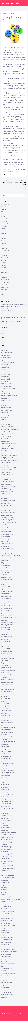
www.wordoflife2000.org (7, 490)
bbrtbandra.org (4, 405)
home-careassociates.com (7, 576)
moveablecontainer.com (7, 440)
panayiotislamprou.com (6, 424)
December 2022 (5, 280)
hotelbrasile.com (5, 434)
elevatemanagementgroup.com (8, 963)
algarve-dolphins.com (6, 712)
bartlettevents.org (5, 438)
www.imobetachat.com (6, 815)
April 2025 (3, 211)
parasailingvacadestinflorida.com (9, 951)
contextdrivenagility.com (7, 674)
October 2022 (4, 284)
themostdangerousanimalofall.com (9, 617)
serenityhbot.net (5, 825)
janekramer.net (4, 693)
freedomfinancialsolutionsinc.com (9, 842)
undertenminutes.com (6, 367)
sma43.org (3, 872)
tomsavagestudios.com (6, 553)
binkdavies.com (4, 639)
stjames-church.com (6, 665)
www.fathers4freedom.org (7, 834)
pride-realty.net (4, 953)
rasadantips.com (5, 371)
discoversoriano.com (6, 605)
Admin (14, 13)
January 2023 (4, 277)
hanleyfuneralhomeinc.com (7, 519)
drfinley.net (3, 966)
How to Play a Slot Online (20, 182)
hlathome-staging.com (6, 539)
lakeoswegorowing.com (6, 972)
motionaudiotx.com (6, 984)
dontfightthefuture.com (7, 474)
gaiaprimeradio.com (5, 698)
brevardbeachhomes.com (7, 465)
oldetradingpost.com (6, 446)
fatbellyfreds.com (5, 916)
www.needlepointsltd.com (7, 865)
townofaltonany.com (6, 724)
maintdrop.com (4, 412)
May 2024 (3, 238)
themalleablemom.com (6, 684)
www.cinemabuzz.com (6, 891)
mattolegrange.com (6, 705)
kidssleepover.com (5, 379)
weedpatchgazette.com (7, 507)
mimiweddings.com (5, 989)
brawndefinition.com (6, 634)
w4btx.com (4, 524)
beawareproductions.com (7, 672)
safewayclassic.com (6, 386)
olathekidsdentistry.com (7, 517)
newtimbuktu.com (5, 372)
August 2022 (4, 289)
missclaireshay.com (5, 348)
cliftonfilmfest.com (6, 479)
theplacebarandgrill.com (7, 763)
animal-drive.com (5, 789)
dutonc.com (4, 701)
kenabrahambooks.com (6, 643)
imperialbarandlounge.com (7, 481)
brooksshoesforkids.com (7, 792)
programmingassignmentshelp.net (9, 378)
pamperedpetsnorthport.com (8, 512)
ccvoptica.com (4, 880)
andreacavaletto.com (6, 577)
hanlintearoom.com (5, 958)
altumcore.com (4, 787)
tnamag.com (4, 791)
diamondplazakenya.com (7, 930)
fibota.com (3, 922)
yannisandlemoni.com (6, 505)
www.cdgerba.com (5, 923)
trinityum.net (4, 908)
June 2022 (3, 294)
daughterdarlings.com (6, 357)
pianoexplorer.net (5, 904)
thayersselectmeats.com (7, 794)
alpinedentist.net (5, 419)
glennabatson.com (5, 629)
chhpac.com (4, 980)
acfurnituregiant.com (6, 366)
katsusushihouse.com (6, 655)
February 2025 (4, 216)
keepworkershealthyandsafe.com (9, 395)
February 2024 (4, 245)
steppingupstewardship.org (7, 879)
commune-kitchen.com (6, 644)
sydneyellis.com (5, 545)
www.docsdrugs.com (6, 860)
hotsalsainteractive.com (7, 360)
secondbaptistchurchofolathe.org (9, 977)
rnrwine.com (4, 970)
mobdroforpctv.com (6, 596)
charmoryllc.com (5, 612)
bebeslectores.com (5, 450)
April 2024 (3, 240)
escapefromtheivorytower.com (8, 467)
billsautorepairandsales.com (8, 934)
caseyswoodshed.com (6, 774)
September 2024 (5, 228)
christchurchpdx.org (5, 641)
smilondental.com (5, 529)
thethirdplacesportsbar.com (7, 911)
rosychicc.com (4, 588)
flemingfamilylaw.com (6, 968)
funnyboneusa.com (5, 737)
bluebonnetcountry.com (6, 407)
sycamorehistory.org (6, 896)
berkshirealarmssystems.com (8, 500)
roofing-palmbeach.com (6, 472)
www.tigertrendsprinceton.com (8, 832)
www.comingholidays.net (7, 608)
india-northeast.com (6, 471)
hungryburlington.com (6, 687)
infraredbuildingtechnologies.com (9, 455)
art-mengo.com (4, 696)
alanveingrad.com (5, 713)
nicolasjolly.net (4, 650)
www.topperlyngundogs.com (8, 836)
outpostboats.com (5, 589)
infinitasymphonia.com (6, 651)
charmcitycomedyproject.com (8, 670)
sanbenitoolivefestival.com (7, 600)
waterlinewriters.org (6, 803)
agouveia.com (4, 975)
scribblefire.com (5, 572)
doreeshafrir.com (5, 669)
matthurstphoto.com (6, 942)
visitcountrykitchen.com (6, 710)
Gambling (10, 174)
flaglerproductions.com (6, 632)
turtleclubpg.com (5, 749)
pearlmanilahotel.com (6, 410)
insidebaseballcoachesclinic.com (8, 946)
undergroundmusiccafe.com (7, 994)
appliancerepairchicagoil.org (7, 390)
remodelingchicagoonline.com (8, 873)
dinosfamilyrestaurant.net (7, 453)
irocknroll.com (4, 488)
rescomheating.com (5, 987)
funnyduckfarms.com (6, 959)
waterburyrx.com (5, 765)
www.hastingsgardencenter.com (8, 903)
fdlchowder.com (5, 863)
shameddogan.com (5, 805)
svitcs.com (3, 782)
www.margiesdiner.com (6, 861)
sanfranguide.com (5, 610)
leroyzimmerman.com (6, 965)
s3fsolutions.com (5, 464)
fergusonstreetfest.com (7, 939)
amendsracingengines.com (7, 846)
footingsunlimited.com (6, 856)
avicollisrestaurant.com (6, 760)
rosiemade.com (4, 514)
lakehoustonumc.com (6, 820)
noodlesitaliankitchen (11, 2)
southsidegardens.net (6, 906)
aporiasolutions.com (6, 796)
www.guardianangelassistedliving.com (10, 927)
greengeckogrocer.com (6, 538)
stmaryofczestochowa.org (7, 679)
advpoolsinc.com (5, 767)
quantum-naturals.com (6, 935)
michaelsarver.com (5, 536)
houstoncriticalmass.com (7, 615)
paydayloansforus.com (6, 383)
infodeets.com (4, 359)
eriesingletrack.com (5, 510)
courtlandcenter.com (6, 756)
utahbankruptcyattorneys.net (8, 486)
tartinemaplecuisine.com (7, 691)
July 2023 (3, 262)
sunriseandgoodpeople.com (7, 731)
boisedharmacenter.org (6, 581)
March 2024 (4, 243)
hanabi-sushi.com (5, 885)
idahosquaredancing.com (7, 491)
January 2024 (4, 248)
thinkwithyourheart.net (6, 484)
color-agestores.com (6, 582)
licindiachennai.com (5, 355)
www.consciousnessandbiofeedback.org (10, 899)
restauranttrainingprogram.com (8, 548)
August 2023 (4, 260)
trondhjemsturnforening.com (8, 928)
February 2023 (4, 275)
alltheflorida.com (5, 944)
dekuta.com (4, 889)
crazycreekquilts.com (6, 638)
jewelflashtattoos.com (6, 402)
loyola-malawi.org (5, 586)
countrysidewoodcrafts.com (8, 388)
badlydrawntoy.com (5, 818)
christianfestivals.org (6, 708)
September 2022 (5, 287)
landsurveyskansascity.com (7, 853)
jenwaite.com (4, 961)
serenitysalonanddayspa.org (7, 362)
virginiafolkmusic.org (6, 557)
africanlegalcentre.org (6, 653)
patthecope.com (5, 780)
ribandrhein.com (5, 560)
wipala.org (3, 584)
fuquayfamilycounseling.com (8, 973)
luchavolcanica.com (5, 744)
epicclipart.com (4, 409)
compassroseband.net (6, 786)
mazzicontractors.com (6, 910)
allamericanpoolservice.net (7, 550)
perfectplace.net (5, 569)
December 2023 (5, 250)
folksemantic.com (5, 495)
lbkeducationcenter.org (6, 565)
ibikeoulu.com (4, 675)
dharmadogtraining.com (6, 982)
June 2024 (3, 236)
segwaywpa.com (5, 798)
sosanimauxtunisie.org (6, 416)
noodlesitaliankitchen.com (7, 397)
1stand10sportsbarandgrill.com (8, 522)
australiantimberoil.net (6, 452)
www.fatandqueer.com (6, 849)
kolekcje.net (4, 562)
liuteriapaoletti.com (6, 729)
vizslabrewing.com (5, 502)
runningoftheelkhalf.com (7, 837)
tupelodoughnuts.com (6, 515)
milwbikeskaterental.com (7, 720)
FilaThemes (14, 1015)
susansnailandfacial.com (7, 829)
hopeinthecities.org (5, 593)
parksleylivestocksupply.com (8, 579)
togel (2, 333)
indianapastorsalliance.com (7, 770)
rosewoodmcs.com (5, 894)
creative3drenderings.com (7, 808)
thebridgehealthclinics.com (7, 801)
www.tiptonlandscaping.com (8, 877)
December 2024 (5, 221)
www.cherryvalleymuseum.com (8, 443)
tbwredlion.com (5, 932)
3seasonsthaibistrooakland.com (8, 570)
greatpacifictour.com (6, 751)
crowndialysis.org (5, 546)
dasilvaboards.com (5, 627)
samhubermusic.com (6, 996)
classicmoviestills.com (6, 601)
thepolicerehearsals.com (7, 619)
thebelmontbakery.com (6, 385)
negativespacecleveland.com (8, 727)
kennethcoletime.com (6, 686)
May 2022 (3, 297)
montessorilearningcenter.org (8, 937)
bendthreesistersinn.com (7, 734)
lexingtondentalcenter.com (7, 543)
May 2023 (3, 267)
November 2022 (5, 282)
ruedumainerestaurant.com (7, 658)
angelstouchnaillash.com (7, 526)
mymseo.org (4, 978)
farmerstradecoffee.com (7, 810)
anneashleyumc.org (5, 851)
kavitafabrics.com (5, 743)
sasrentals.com (4, 533)
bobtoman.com (4, 414)
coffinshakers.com (5, 677)
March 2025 (4, 214)
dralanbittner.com (5, 503)
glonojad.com (4, 662)
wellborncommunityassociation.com (10, 429)
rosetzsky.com (4, 660)
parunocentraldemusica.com (8, 925)
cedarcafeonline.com (6, 364)
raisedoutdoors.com (6, 483)
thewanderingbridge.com (7, 682)
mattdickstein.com (5, 817)
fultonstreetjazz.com (6, 436)
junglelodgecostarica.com (7, 706)
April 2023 (3, 270)
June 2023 (3, 265)
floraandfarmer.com (6, 462)
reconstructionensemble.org (8, 741)
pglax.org (3, 725)
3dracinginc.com (5, 613)
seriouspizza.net (5, 784)
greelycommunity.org (6, 656)
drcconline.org (4, 762)
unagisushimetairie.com (6, 400)
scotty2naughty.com (6, 667)
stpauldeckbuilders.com (6, 854)
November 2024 (5, 223)
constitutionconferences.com (8, 779)
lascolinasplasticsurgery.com (8, 868)
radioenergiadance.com (6, 421)
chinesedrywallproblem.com (8, 732)
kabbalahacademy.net (6, 527)
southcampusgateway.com (7, 426)
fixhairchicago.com (5, 775)
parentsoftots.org (5, 806)
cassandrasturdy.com (6, 598)
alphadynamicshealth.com (7, 954)
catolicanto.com (5, 564)
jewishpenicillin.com (6, 551)
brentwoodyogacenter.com (7, 875)
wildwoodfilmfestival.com (7, 431)
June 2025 (3, 206)
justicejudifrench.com (6, 681)
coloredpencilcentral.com (7, 477)
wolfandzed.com (5, 887)
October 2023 (4, 255)
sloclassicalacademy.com (7, 626)
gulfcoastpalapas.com (6, 799)
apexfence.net (4, 997)
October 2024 (4, 226)
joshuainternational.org (6, 827)
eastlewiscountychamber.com (8, 622)
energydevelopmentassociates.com (9, 460)
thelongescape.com (5, 703)
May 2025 (3, 209)
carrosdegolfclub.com (6, 459)
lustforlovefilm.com (6, 648)
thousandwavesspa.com (7, 755)
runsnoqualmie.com (5, 858)
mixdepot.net (4, 892)
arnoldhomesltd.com (6, 476)
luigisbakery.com (5, 884)
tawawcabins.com (5, 493)
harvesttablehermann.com (7, 457)
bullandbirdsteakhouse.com (7, 867)
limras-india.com (5, 350)
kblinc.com (3, 508)
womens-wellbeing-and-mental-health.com (11, 555)
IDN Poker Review (7, 181)
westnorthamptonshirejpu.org (8, 433)
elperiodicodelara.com (6, 352)
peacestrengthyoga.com (7, 841)
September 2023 (5, 258)
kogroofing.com (5, 417)
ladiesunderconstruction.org (7, 448)
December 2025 (5, 204)
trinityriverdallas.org (6, 567)
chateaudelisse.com (6, 428)
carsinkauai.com (5, 947)
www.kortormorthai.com (7, 848)
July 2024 (3, 233)
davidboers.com (5, 813)
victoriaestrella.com (6, 753)
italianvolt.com (4, 498)
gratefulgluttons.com (6, 595)
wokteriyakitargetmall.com (7, 541)
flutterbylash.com (5, 956)
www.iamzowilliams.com (7, 901)
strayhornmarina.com (6, 631)
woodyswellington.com (6, 915)
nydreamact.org (5, 398)
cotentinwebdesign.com (6, 445)
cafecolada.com (5, 603)
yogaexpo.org (4, 574)
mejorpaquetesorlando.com (7, 521)
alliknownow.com (5, 620)
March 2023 (4, 272)
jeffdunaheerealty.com (6, 839)
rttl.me (3, 985)
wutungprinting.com (6, 717)
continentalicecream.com (7, 636)
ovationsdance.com (5, 558)
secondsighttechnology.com (8, 534)
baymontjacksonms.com (7, 722)
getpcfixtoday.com (5, 403)
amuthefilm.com (5, 646)
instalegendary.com (5, 393)
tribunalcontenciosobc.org (7, 624)
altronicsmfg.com (5, 374)
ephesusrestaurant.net (6, 913)
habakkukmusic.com (5, 822)
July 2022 (3, 292)
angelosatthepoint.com (6, 768)
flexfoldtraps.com (5, 844)
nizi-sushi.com (4, 694)
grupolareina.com (5, 441)
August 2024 (4, 231)
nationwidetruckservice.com (7, 748)
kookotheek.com (5, 422)
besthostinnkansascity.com (7, 990)
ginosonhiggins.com (5, 715)
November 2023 (5, 253)
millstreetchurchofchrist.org (8, 949)
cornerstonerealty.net (6, 897)
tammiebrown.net (5, 700)
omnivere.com (4, 369)
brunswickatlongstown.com (7, 689)
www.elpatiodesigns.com (7, 918)
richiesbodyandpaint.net (6, 354)
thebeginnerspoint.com (6, 607)
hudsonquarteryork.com (6, 920)
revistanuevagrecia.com (6, 663)
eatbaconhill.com (5, 376)
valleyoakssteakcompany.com (8, 772)
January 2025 (4, 219)
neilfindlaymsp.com (5, 758)
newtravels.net (4, 381)
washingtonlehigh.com (6, 882)
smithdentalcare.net (6, 992)
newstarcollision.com (6, 531)
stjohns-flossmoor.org (6, 736)
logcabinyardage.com (6, 811)
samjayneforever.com (6, 941)
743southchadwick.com (6, 469)
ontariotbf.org (4, 391)
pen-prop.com (4, 830)
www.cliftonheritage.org (7, 870)
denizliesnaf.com (5, 777)
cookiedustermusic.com (6, 739)
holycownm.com (5, 746)
